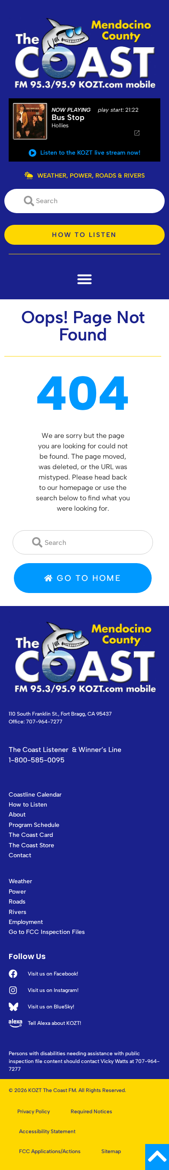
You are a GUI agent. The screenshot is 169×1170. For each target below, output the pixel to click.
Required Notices (91, 1111)
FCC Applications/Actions (50, 1151)
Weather (20, 881)
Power (17, 891)
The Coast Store (31, 845)
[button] (84, 279)
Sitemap (111, 1151)
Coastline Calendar (35, 794)
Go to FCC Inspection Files (47, 932)
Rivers (17, 912)
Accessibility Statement (47, 1131)
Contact (20, 855)
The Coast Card (31, 835)
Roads (17, 901)
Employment (26, 922)
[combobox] (84, 201)
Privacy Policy (33, 1111)
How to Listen (28, 804)
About (17, 814)
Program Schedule (34, 825)
